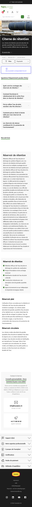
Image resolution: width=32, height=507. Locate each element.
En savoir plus (6, 52)
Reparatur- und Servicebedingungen (16, 488)
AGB (16, 483)
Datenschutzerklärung (16, 491)
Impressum (16, 480)
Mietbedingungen (16, 486)
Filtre (9, 61)
